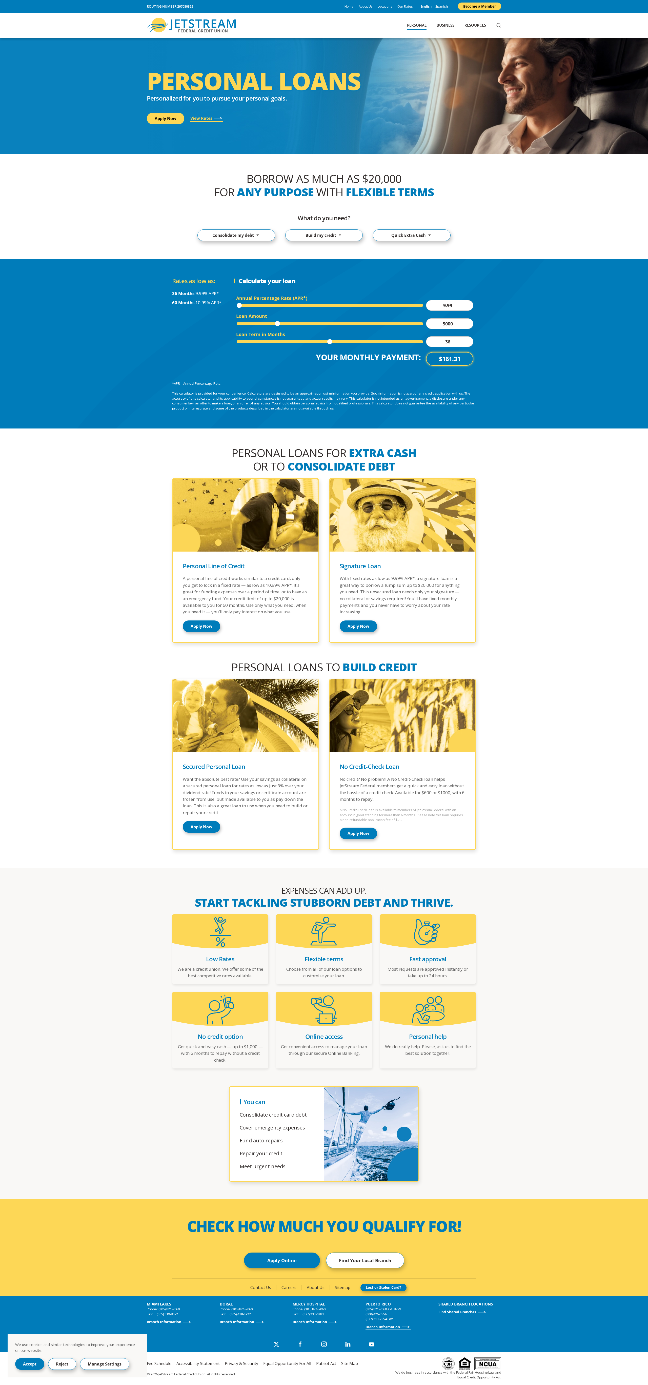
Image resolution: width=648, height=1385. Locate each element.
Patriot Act (326, 1363)
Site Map (349, 1363)
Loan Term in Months (260, 334)
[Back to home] (192, 25)
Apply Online (282, 1260)
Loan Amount (251, 316)
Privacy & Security (241, 1363)
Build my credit (321, 235)
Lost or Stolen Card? (383, 1287)
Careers (288, 1287)
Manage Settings (105, 1364)
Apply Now (165, 118)
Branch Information (164, 1321)
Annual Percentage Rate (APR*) (271, 298)
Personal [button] (417, 25)
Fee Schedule (159, 1363)
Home (349, 6)
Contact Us (260, 1287)
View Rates (201, 118)
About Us (366, 6)
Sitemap (342, 1287)
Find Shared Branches (457, 1312)
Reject (62, 1364)
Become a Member (479, 6)
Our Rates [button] (405, 6)
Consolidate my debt (233, 235)
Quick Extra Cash (408, 235)
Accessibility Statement (198, 1363)
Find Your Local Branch (365, 1260)
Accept (29, 1364)
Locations (385, 6)
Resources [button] (475, 25)
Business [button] (445, 25)
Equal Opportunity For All (287, 1363)
